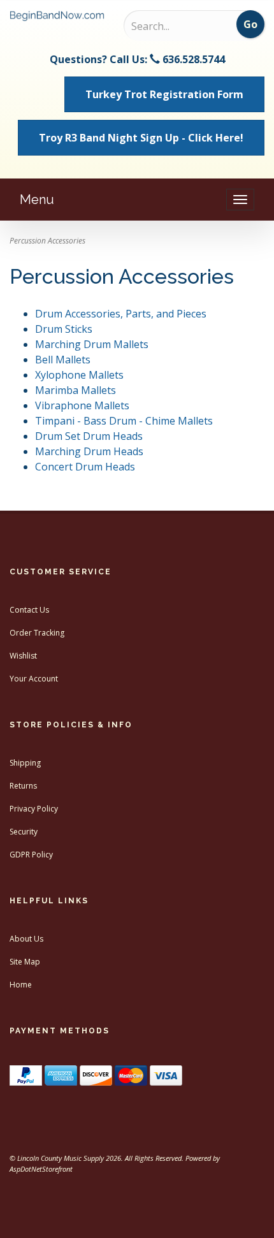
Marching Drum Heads (89, 451)
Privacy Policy (34, 808)
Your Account (34, 678)
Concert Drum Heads (85, 467)
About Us (26, 938)
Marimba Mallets (75, 390)
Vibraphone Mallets (82, 405)
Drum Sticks (63, 329)
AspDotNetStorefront (41, 1169)
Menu (37, 199)
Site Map (25, 961)
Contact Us (29, 609)
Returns (23, 785)
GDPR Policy (31, 854)
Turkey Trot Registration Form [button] (164, 94)
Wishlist (23, 655)
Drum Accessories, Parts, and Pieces (120, 314)
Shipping (25, 762)
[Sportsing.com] (57, 15)
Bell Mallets (62, 360)
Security (24, 831)
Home (21, 984)
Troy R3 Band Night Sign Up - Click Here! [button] (141, 138)
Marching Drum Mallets (91, 344)
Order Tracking (37, 632)
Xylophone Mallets (79, 375)
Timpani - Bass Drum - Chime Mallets (124, 421)
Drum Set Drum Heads (89, 436)
